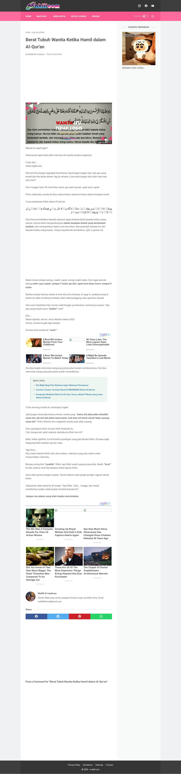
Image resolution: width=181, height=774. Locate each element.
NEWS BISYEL (59, 16)
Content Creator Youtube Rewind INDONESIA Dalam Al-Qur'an (65, 390)
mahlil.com (95, 769)
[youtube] (152, 6)
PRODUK (96, 16)
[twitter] (58, 616)
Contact (109, 765)
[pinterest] (79, 616)
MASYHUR (41, 16)
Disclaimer (87, 765)
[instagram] (139, 6)
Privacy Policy (74, 765)
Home (28, 16)
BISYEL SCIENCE (78, 16)
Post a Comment (54, 54)
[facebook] (146, 6)
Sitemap (99, 765)
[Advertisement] (69, 79)
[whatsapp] (101, 616)
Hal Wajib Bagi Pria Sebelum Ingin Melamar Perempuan (62, 385)
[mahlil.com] (45, 6)
